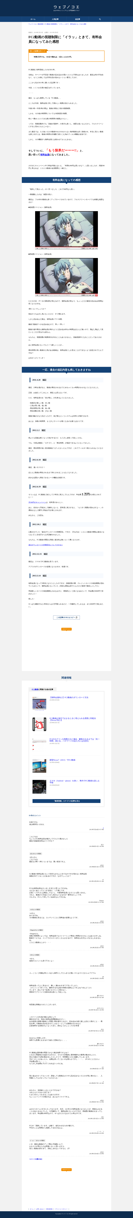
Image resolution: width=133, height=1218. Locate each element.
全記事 (77, 19)
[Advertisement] (66, 646)
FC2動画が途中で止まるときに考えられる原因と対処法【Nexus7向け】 (73, 719)
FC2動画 (35, 689)
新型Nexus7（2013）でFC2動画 (62, 760)
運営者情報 (49, 1209)
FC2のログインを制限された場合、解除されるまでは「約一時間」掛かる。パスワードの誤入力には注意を (75, 740)
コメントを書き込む (35, 1159)
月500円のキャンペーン (37, 502)
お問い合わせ (40, 1209)
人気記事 (55, 19)
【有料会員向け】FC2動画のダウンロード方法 (69, 697)
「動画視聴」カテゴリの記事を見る (66, 801)
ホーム (33, 19)
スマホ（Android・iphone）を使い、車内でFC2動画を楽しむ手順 (75, 782)
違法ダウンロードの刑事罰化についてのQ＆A (45, 545)
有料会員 (44, 154)
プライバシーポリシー (61, 1209)
